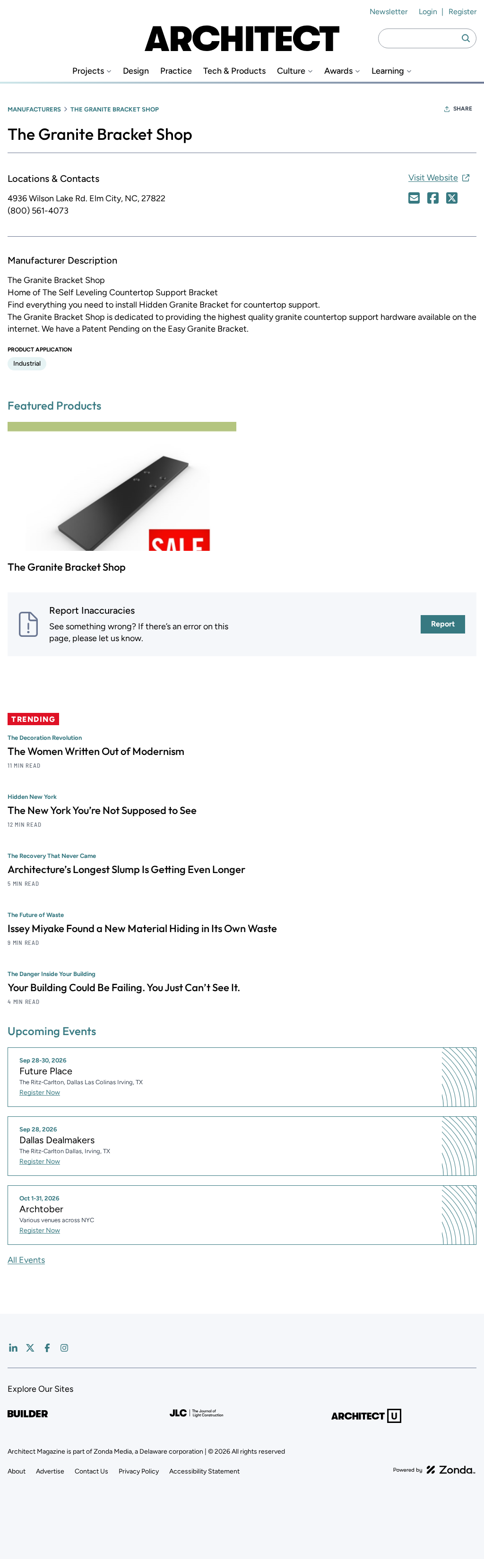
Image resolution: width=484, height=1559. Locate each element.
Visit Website (433, 177)
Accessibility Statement (204, 1471)
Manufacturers (34, 109)
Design (136, 71)
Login (428, 11)
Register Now (39, 1092)
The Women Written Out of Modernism (96, 751)
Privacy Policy (139, 1471)
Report (443, 623)
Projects (88, 71)
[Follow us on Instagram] (64, 1347)
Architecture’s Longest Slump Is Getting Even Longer (126, 869)
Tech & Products (234, 71)
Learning (388, 71)
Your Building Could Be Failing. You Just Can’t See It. (124, 987)
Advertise (50, 1471)
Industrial (27, 364)
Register (462, 11)
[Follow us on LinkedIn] (13, 1347)
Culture (291, 71)
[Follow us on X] (30, 1347)
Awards (338, 71)
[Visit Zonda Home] (434, 1470)
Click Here (414, 198)
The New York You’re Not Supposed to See (102, 810)
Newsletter (388, 11)
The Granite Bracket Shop (67, 567)
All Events (26, 1260)
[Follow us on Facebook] (47, 1347)
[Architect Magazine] (242, 38)
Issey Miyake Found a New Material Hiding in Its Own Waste (142, 928)
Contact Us (91, 1471)
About (17, 1471)
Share (462, 108)
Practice (176, 71)
